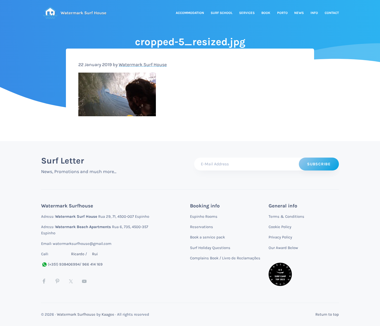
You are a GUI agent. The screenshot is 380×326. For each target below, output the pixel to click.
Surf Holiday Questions (210, 247)
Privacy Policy (280, 237)
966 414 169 (92, 264)
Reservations (201, 226)
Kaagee (108, 314)
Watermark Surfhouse (76, 314)
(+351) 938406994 (64, 264)
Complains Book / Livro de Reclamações (225, 258)
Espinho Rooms (203, 216)
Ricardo (77, 254)
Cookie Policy (280, 226)
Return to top (327, 314)
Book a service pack (207, 237)
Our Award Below (283, 247)
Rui (95, 254)
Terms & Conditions (286, 216)
